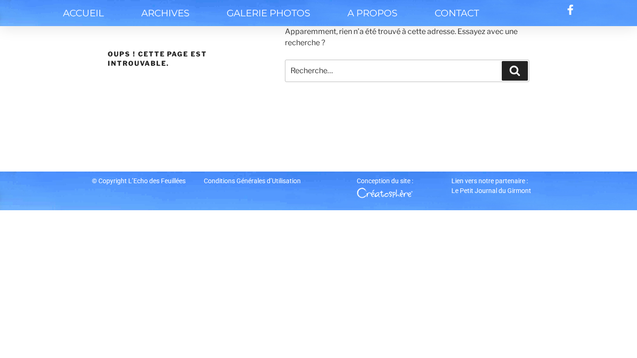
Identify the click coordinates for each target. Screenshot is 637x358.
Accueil (83, 13)
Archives (165, 13)
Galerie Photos (268, 13)
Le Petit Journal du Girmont (491, 190)
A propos (372, 13)
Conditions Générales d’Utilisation (252, 181)
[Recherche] (515, 71)
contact (457, 13)
